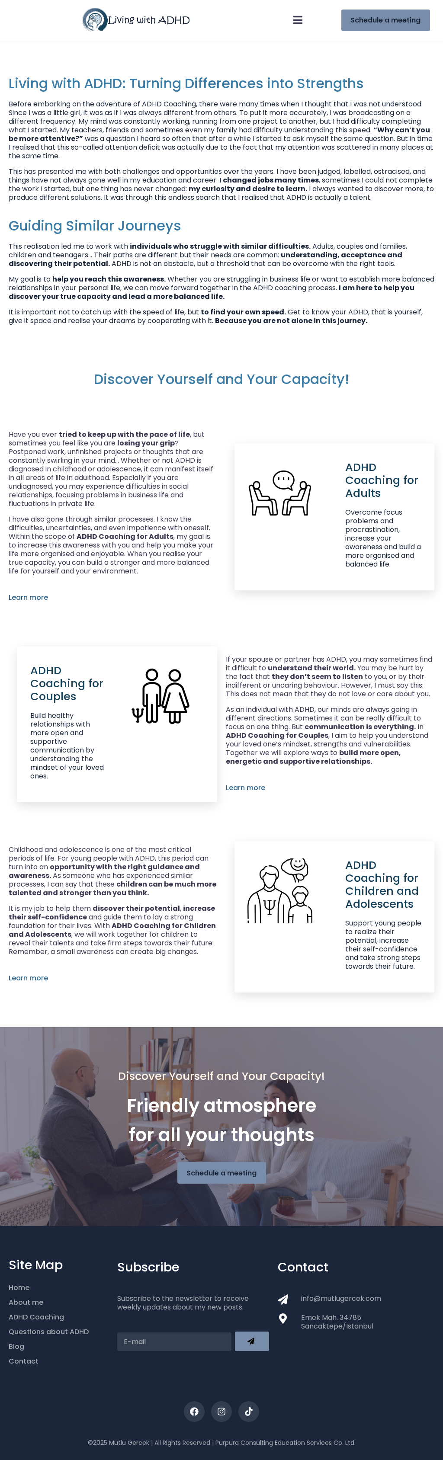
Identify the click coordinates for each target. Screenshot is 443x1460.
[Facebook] (194, 1411)
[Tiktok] (248, 1411)
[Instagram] (221, 1411)
